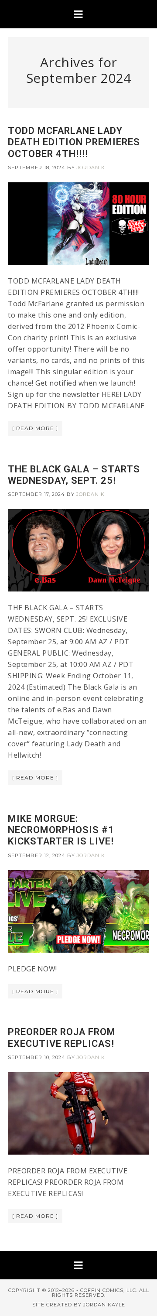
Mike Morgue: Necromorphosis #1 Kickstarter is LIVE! (61, 830)
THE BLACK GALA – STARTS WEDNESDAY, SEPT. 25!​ (74, 475)
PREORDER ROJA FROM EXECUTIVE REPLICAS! (62, 1037)
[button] (78, 14)
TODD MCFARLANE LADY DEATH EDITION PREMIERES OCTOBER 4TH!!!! (74, 142)
